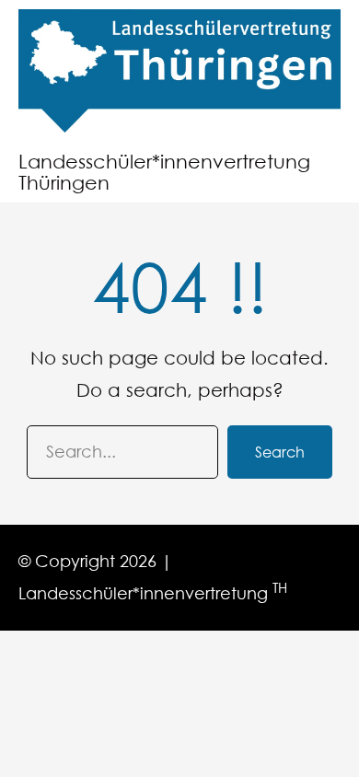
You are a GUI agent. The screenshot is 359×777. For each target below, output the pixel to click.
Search (280, 451)
